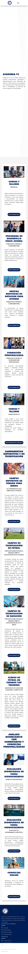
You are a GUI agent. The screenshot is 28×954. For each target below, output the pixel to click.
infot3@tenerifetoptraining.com (9, 949)
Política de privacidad (7, 932)
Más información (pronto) (14, 442)
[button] (18, 3)
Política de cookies (7, 930)
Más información (14, 214)
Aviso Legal (5, 927)
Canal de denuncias (7, 934)
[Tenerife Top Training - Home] (11, 3)
